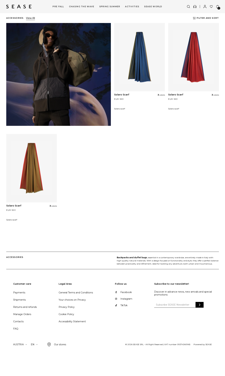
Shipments (19, 299)
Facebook (126, 292)
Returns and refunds (25, 307)
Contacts (18, 321)
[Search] (188, 6)
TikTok (123, 305)
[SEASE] (18, 6)
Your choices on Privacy (72, 299)
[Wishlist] (211, 6)
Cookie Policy (66, 314)
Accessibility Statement (72, 321)
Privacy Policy (67, 307)
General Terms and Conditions (76, 292)
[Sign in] (204, 6)
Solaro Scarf (121, 94)
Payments (19, 292)
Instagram (126, 298)
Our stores (60, 344)
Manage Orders (22, 314)
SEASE (208, 344)
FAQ (15, 328)
